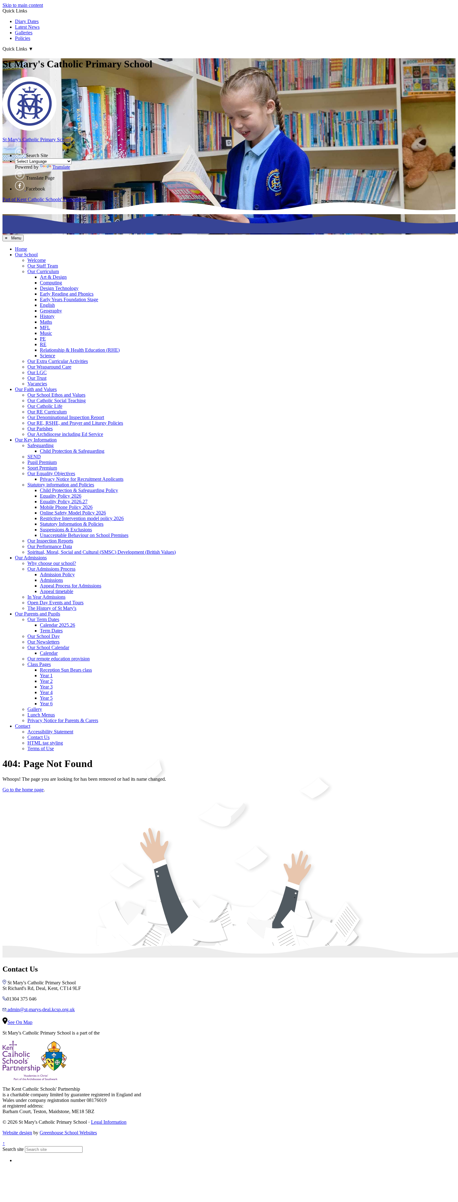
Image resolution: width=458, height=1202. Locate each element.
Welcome (36, 260)
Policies (22, 38)
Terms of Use (40, 748)
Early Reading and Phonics (66, 294)
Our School (26, 254)
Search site (13, 1149)
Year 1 (46, 675)
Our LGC (37, 372)
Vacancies (37, 383)
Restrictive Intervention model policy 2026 (82, 518)
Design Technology (59, 288)
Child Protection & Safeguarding (72, 451)
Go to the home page (23, 789)
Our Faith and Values (36, 389)
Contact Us (38, 737)
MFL (45, 327)
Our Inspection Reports (50, 540)
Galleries (23, 32)
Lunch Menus (41, 714)
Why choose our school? (51, 563)
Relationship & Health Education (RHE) (80, 350)
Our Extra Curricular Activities (57, 361)
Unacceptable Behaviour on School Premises (84, 535)
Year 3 (46, 686)
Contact (22, 726)
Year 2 (46, 681)
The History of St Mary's (51, 608)
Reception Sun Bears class (66, 670)
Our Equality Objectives (51, 473)
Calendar (49, 653)
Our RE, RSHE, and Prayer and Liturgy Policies (75, 423)
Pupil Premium (42, 462)
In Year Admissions (46, 597)
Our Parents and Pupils (37, 613)
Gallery (34, 709)
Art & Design (53, 277)
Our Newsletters (43, 641)
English (47, 305)
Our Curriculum (43, 271)
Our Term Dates (43, 619)
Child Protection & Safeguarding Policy (79, 490)
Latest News (27, 27)
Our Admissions (31, 557)
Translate (61, 167)
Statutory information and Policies (60, 484)
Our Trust (36, 378)
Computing (51, 282)
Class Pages (39, 664)
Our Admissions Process (51, 569)
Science (47, 355)
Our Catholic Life (44, 406)
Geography (51, 310)
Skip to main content (22, 5)
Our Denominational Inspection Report (65, 417)
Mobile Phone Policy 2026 (66, 507)
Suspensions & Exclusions (66, 529)
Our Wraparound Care (49, 366)
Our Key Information (36, 439)
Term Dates (51, 630)
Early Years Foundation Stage (69, 299)
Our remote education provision (58, 658)
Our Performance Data (49, 546)
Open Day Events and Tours (55, 602)
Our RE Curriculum (47, 411)
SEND (34, 456)
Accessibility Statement (50, 731)
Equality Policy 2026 (60, 496)
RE (43, 344)
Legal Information (108, 1122)
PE (43, 338)
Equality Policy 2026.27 (64, 501)
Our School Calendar (48, 647)
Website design (17, 1132)
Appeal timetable (56, 591)
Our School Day (43, 636)
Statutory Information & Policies (71, 524)
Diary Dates (27, 21)
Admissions (51, 580)
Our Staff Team (42, 265)
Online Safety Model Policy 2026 (73, 512)
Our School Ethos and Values (56, 395)
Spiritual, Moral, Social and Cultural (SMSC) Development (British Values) (101, 552)
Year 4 (46, 692)
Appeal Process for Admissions (70, 585)
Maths (46, 322)
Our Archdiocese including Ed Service (65, 434)
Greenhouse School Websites (68, 1132)
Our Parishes (40, 428)
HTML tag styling (45, 743)
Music (46, 333)
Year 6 (46, 703)
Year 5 (46, 698)
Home (21, 249)
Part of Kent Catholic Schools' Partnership (43, 199)
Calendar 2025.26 (57, 625)
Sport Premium (42, 468)
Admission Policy (57, 574)
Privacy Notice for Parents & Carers (62, 720)
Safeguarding (40, 445)
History (47, 316)
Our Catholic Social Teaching (56, 400)
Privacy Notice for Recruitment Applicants (81, 479)
